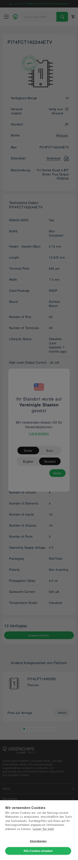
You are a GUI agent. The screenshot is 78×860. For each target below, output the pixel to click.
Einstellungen (38, 841)
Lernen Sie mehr (43, 829)
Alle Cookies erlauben (38, 850)
